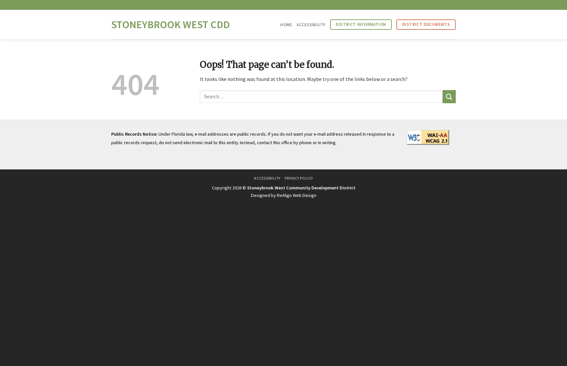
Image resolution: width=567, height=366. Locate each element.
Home (286, 24)
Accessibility (311, 24)
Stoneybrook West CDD (170, 24)
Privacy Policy (298, 178)
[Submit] (449, 96)
